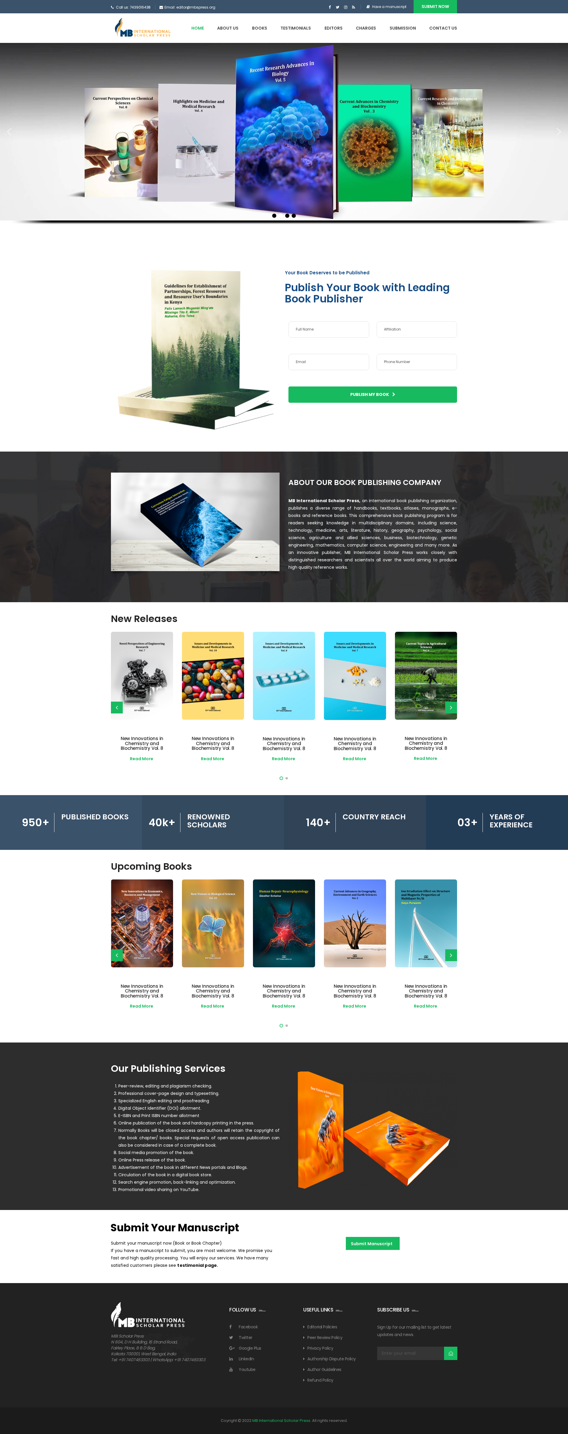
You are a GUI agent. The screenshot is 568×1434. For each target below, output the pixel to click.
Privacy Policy (320, 1348)
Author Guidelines (324, 1369)
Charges (366, 28)
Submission (403, 28)
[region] (284, 144)
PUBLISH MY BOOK (370, 394)
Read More (141, 759)
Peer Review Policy (324, 1337)
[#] (338, 7)
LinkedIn (246, 1359)
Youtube (247, 1369)
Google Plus (250, 1348)
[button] (9, 131)
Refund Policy (320, 1380)
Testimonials (295, 28)
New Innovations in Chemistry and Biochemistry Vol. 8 (142, 743)
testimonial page (197, 1265)
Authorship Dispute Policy (331, 1359)
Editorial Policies (322, 1327)
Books (259, 28)
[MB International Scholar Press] (143, 28)
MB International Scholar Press (281, 1420)
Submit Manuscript (372, 1244)
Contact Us (443, 28)
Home (197, 28)
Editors (334, 28)
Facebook (248, 1327)
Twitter (245, 1337)
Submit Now (435, 6)
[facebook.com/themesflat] (330, 7)
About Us (227, 28)
